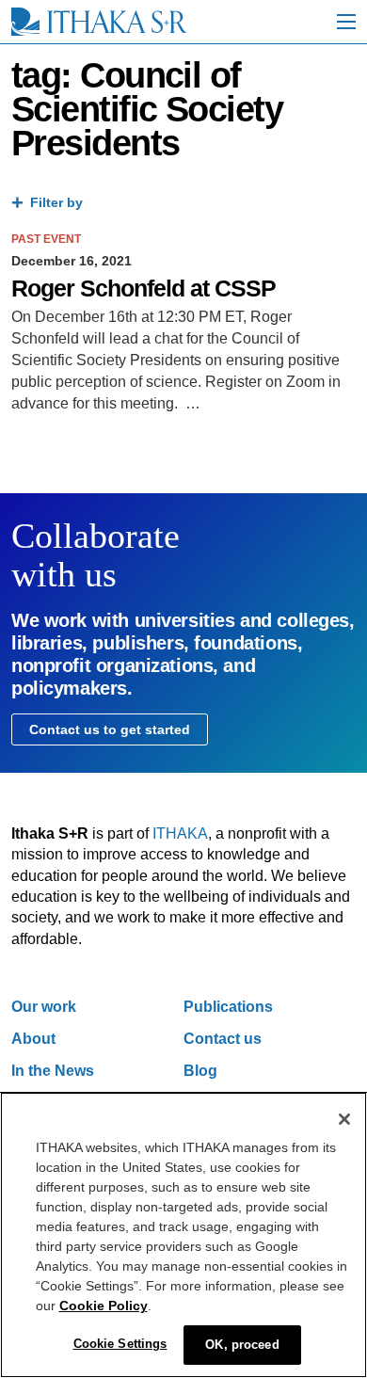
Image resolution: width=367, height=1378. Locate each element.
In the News (52, 1071)
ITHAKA (180, 833)
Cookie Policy (103, 1305)
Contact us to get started (109, 729)
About (33, 1039)
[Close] (344, 1119)
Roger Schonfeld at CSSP (143, 288)
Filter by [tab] (56, 202)
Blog (200, 1071)
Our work (43, 1007)
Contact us (223, 1039)
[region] (183, 1235)
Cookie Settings (120, 1344)
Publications (228, 1007)
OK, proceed (242, 1345)
